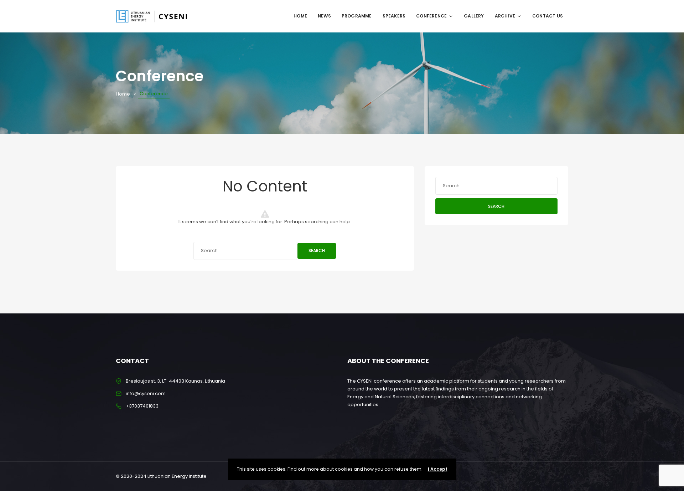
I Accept (437, 469)
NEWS (324, 16)
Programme (357, 16)
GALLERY (474, 16)
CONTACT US (547, 16)
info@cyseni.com (146, 393)
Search (317, 250)
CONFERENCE (431, 16)
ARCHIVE (505, 16)
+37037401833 (142, 406)
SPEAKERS (394, 16)
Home (300, 16)
